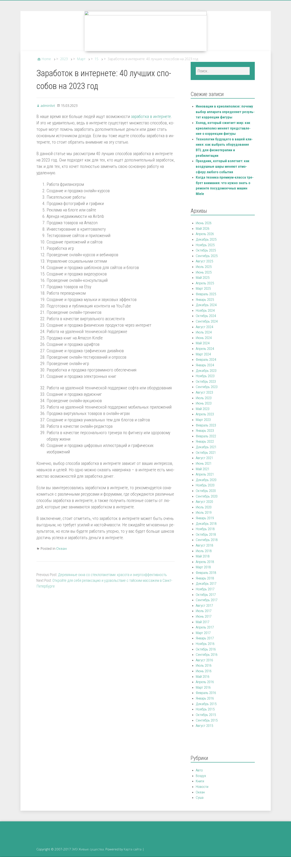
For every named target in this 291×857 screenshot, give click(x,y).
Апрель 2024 (205, 348)
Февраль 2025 (206, 294)
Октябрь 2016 (206, 649)
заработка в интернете (151, 116)
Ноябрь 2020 (205, 485)
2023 (64, 59)
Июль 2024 (204, 332)
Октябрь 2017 (206, 594)
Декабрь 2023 (206, 370)
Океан (61, 548)
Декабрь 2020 (206, 480)
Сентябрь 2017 (207, 600)
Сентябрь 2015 (207, 720)
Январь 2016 (205, 698)
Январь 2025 (205, 299)
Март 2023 (203, 420)
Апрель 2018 (205, 562)
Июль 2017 (204, 611)
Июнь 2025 (204, 272)
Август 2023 (204, 392)
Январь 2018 (205, 578)
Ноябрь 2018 (205, 529)
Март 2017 (203, 633)
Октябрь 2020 (206, 491)
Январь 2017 (205, 638)
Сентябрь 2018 (207, 540)
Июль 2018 (204, 551)
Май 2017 (202, 622)
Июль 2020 (204, 507)
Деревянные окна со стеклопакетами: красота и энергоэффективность (112, 574)
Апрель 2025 (205, 283)
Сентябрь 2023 (207, 387)
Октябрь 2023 (206, 381)
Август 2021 (204, 458)
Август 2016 (204, 660)
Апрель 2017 (205, 627)
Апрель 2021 (205, 474)
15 (96, 59)
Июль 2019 (204, 512)
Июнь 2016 (204, 671)
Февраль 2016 (206, 693)
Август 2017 (204, 605)
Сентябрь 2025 (207, 256)
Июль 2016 (204, 665)
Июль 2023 (204, 398)
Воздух (201, 776)
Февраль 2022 (206, 436)
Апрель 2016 (205, 682)
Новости (202, 786)
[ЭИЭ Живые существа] (145, 31)
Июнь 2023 (204, 403)
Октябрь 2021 (206, 452)
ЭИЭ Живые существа (88, 849)
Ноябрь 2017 (205, 589)
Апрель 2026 (205, 234)
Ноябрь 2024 (205, 310)
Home (46, 59)
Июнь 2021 (204, 463)
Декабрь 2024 (206, 305)
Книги (200, 781)
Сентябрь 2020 (207, 496)
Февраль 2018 (206, 572)
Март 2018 (203, 567)
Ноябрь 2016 (205, 644)
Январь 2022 (205, 441)
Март (81, 59)
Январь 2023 (205, 430)
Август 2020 (204, 501)
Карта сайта (132, 849)
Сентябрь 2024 (207, 321)
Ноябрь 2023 (205, 376)
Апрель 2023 (205, 414)
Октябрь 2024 (206, 316)
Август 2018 (204, 545)
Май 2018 (202, 556)
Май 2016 (202, 676)
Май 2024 (202, 343)
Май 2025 (202, 277)
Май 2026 (202, 228)
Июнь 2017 (204, 616)
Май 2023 (202, 409)
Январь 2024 (205, 365)
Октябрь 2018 (206, 534)
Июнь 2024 (204, 338)
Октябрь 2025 (206, 250)
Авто (199, 770)
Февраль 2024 (206, 359)
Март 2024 (203, 354)
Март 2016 (203, 687)
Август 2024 (204, 327)
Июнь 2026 (204, 223)
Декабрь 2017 (206, 583)
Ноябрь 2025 (205, 245)
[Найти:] (222, 71)
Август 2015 (204, 725)
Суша (199, 797)
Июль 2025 (204, 267)
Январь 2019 (205, 518)
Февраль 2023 (206, 425)
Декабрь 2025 (206, 239)
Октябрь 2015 (206, 715)
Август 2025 (204, 261)
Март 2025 (203, 288)
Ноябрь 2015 (205, 709)
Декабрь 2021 (206, 447)
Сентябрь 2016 (207, 654)
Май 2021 (202, 469)
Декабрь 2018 (206, 523)
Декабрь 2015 (206, 704)
